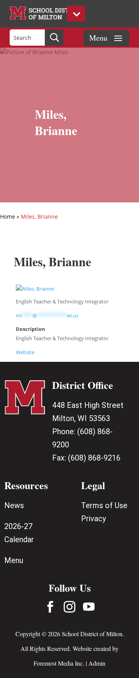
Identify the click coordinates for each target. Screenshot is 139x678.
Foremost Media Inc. (59, 663)
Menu (13, 560)
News (14, 505)
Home (7, 216)
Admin (96, 663)
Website (25, 352)
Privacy (93, 518)
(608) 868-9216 (94, 457)
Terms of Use (104, 505)
